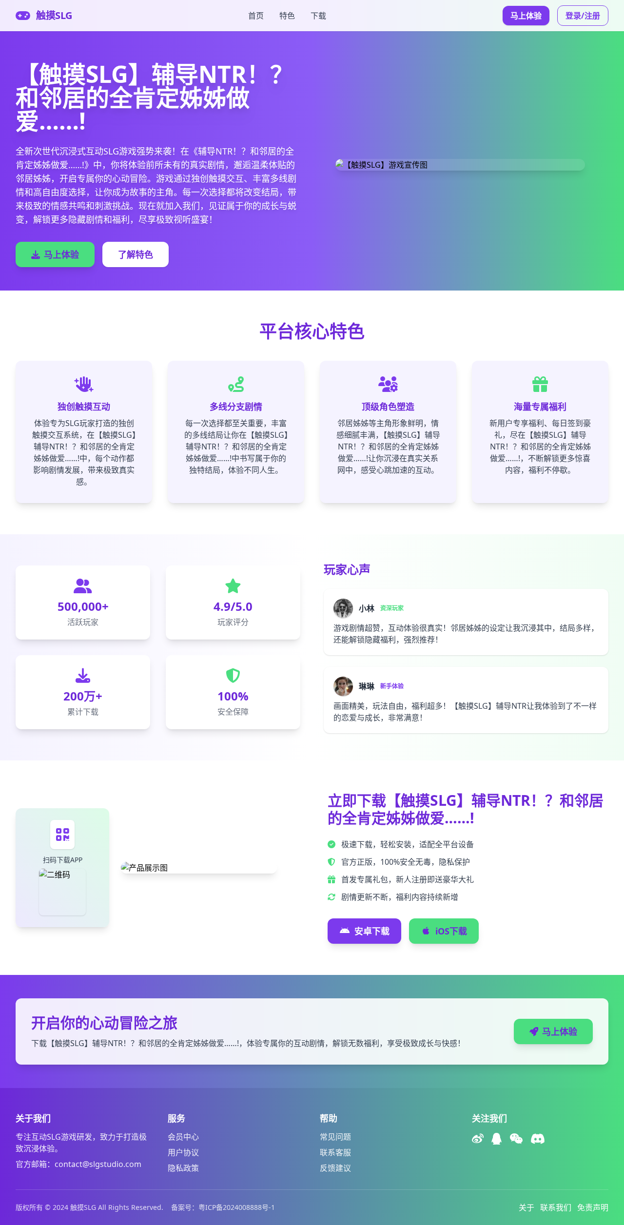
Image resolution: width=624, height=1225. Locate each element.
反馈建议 (335, 1168)
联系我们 (555, 1207)
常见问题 (335, 1136)
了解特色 (135, 254)
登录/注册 (583, 15)
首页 (256, 15)
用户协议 (183, 1152)
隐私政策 (183, 1168)
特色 (287, 15)
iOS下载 (451, 931)
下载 (318, 15)
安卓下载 (372, 931)
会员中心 (183, 1136)
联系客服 (335, 1152)
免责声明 (592, 1207)
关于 (526, 1207)
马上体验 (526, 15)
